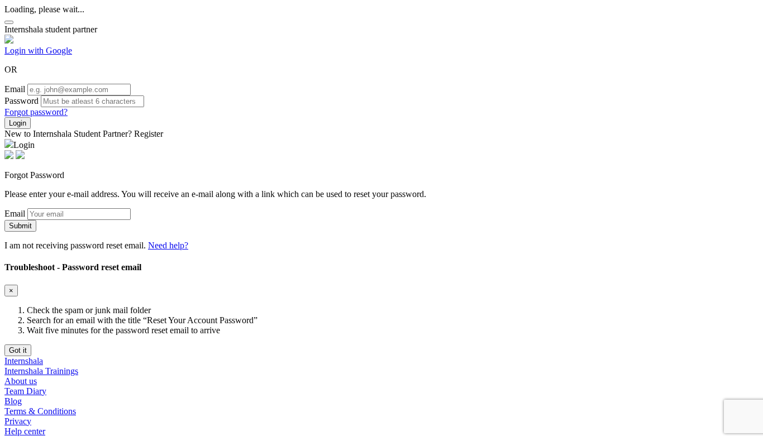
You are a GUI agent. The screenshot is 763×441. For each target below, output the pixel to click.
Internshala (23, 361)
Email (14, 89)
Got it (18, 350)
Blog (13, 401)
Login (17, 123)
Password (21, 101)
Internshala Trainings (41, 371)
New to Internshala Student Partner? (83, 133)
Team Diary (25, 391)
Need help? (168, 245)
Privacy (17, 421)
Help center (24, 431)
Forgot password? (36, 112)
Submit (20, 226)
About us (20, 381)
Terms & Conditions (40, 411)
